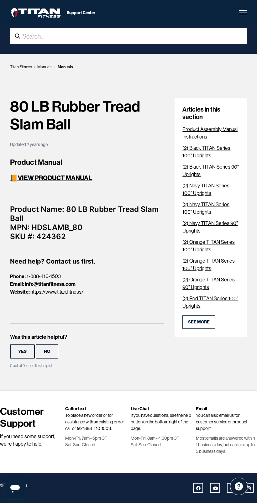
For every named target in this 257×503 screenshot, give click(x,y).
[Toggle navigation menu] (242, 13)
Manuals (44, 67)
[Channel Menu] (239, 486)
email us (226, 415)
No (47, 351)
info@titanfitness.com (50, 284)
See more (199, 322)
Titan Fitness (21, 67)
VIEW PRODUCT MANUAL (55, 178)
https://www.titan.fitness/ (56, 292)
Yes (22, 351)
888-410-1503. (98, 428)
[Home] (36, 13)
